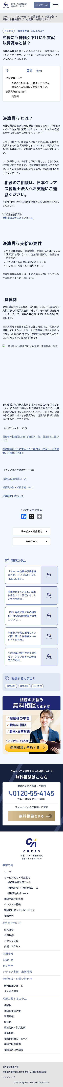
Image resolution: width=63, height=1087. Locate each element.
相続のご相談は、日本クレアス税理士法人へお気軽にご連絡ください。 (30, 84)
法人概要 (9, 929)
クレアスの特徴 (12, 904)
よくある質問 (11, 991)
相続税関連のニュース (16, 1038)
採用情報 (8, 953)
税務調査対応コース (18, 893)
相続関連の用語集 (13, 1049)
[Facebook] (23, 517)
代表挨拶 (9, 935)
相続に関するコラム (15, 998)
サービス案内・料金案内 (17, 877)
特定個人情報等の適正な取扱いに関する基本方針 (25, 1072)
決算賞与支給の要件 (16, 91)
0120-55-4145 (33, 793)
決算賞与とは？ (14, 78)
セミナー (8, 965)
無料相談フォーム (13, 985)
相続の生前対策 (12, 1010)
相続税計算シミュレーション (19, 910)
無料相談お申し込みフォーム (18, 217)
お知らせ (8, 959)
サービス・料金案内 (31, 531)
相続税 (7, 1005)
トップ (7, 872)
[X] (31, 517)
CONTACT (43, 5)
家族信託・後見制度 (14, 1027)
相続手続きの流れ (13, 898)
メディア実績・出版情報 (17, 971)
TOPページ (31, 541)
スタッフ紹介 (11, 940)
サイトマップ (9, 1077)
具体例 (15, 96)
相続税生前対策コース (19, 882)
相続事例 (9, 915)
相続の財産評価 (12, 1044)
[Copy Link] (39, 517)
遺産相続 (9, 1033)
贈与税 (7, 1022)
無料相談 (31, 815)
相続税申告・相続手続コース (23, 887)
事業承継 (8, 30)
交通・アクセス (12, 946)
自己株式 (37, 685)
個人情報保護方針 (11, 1066)
